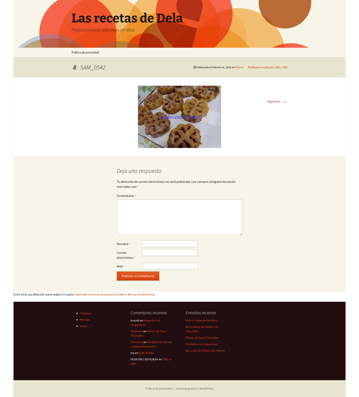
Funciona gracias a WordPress (195, 388)
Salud (83, 326)
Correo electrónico (126, 255)
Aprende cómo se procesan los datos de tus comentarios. (115, 294)
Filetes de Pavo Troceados (202, 338)
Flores (239, 67)
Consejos (85, 313)
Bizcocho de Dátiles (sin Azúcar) (205, 350)
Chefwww (137, 331)
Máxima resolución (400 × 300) (269, 67)
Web (120, 266)
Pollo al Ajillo (146, 353)
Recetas (85, 319)
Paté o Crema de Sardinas (202, 320)
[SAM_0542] (179, 116)
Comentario (126, 196)
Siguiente (277, 101)
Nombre (124, 244)
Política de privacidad (85, 52)
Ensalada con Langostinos (202, 344)
